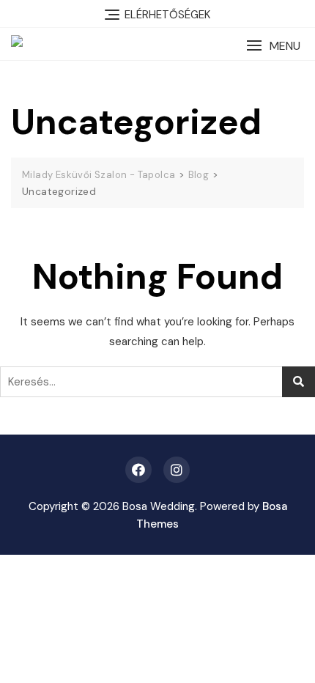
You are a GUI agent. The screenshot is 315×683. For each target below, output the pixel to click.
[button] (273, 46)
